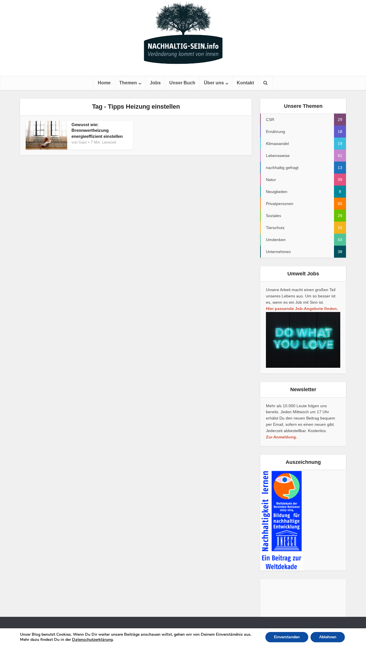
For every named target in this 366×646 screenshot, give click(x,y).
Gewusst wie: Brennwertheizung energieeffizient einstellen (97, 130)
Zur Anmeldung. (281, 437)
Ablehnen (327, 637)
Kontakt (245, 82)
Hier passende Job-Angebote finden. (302, 308)
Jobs (155, 82)
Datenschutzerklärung (92, 639)
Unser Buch (182, 82)
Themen (128, 82)
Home (104, 82)
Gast (83, 142)
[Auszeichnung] (281, 520)
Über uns (214, 82)
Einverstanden (287, 637)
